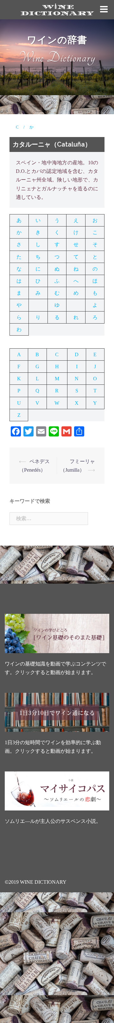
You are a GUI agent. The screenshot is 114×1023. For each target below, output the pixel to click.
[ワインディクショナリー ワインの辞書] (57, 9)
